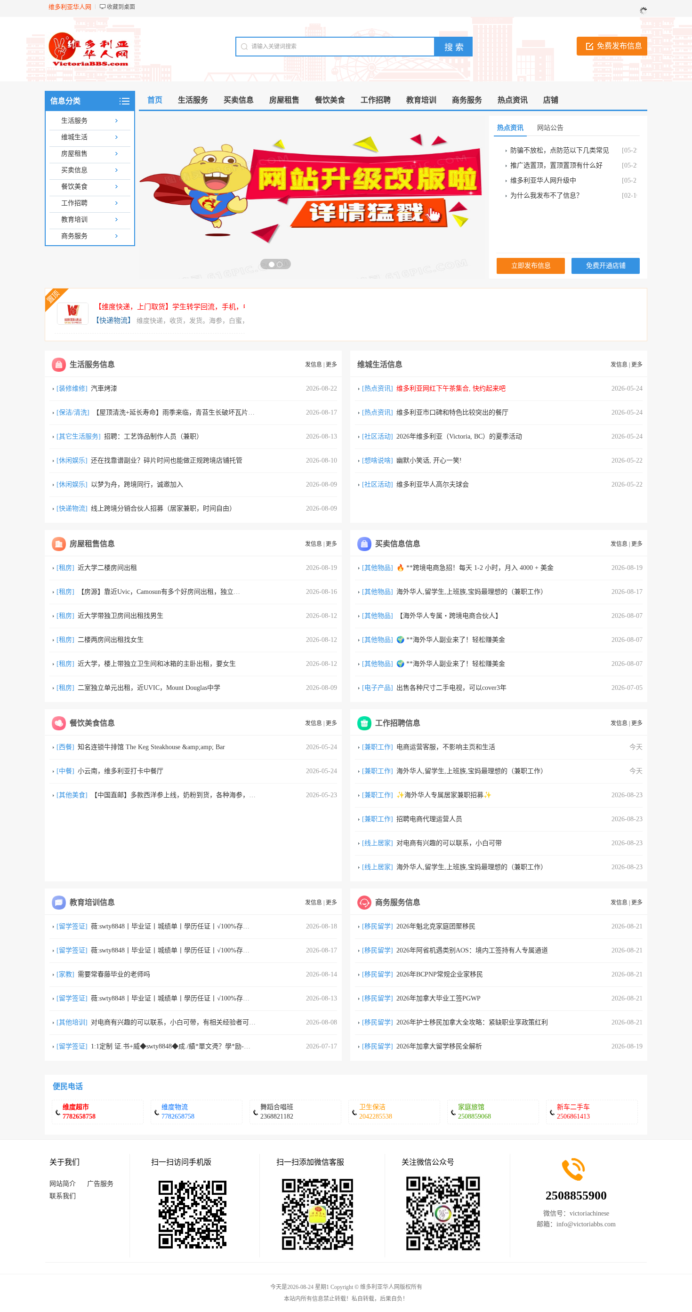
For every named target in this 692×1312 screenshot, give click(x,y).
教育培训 (74, 219)
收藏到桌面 (121, 7)
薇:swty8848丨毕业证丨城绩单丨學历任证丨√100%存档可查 (177, 926)
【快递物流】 (113, 320)
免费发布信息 (619, 46)
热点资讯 (377, 388)
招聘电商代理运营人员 (429, 819)
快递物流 (72, 508)
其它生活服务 (78, 436)
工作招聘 (74, 203)
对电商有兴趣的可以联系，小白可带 (449, 843)
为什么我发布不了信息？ (546, 195)
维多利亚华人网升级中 (543, 180)
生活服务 (74, 120)
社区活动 (377, 436)
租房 (65, 567)
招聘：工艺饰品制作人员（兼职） (153, 436)
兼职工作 (377, 747)
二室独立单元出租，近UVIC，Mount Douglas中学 (149, 687)
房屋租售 (74, 153)
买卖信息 (74, 170)
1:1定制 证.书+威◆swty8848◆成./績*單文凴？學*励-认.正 (175, 1046)
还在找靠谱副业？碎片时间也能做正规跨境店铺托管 (166, 460)
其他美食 (72, 795)
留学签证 (72, 926)
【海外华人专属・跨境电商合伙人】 (449, 615)
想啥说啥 (377, 460)
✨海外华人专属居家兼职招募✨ (443, 795)
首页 (154, 100)
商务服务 (74, 236)
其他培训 (72, 1022)
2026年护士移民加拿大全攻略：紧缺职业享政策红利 (472, 1022)
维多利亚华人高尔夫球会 (432, 484)
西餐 (65, 747)
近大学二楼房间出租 (107, 567)
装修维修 (72, 388)
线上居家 (377, 843)
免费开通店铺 (606, 265)
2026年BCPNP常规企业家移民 (439, 974)
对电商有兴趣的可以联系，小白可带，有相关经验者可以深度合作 (186, 1022)
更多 (331, 364)
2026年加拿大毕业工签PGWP (438, 998)
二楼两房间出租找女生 (111, 639)
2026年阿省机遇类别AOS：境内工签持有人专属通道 (472, 950)
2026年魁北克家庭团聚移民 (435, 926)
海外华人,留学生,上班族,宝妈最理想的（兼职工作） (471, 591)
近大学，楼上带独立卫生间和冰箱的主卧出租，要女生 (157, 663)
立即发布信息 (531, 265)
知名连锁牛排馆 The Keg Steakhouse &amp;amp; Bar (151, 747)
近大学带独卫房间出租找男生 (120, 615)
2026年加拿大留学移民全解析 (439, 1046)
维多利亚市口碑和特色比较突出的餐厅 (452, 412)
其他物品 (377, 567)
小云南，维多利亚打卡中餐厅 (120, 771)
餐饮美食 (74, 186)
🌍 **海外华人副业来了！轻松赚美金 (450, 639)
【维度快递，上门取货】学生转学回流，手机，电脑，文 (183, 307)
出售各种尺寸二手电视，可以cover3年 (451, 687)
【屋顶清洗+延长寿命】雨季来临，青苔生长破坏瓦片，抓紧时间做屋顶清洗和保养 (213, 412)
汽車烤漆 (104, 388)
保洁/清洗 (73, 412)
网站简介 (62, 1183)
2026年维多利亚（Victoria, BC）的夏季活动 (459, 436)
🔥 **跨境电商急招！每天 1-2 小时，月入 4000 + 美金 (475, 567)
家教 (65, 974)
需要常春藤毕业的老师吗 (114, 974)
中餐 (65, 771)
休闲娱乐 (72, 460)
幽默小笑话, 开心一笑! (429, 460)
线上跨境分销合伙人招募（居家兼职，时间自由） (163, 508)
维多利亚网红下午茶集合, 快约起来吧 (451, 388)
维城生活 (74, 137)
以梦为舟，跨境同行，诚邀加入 (137, 484)
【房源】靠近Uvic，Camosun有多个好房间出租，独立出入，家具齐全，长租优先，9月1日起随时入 (221, 591)
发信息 (313, 364)
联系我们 (62, 1196)
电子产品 (377, 687)
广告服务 (100, 1183)
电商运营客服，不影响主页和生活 (445, 747)
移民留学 (377, 926)
